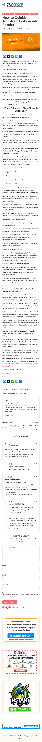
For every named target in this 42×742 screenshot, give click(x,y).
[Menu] (39, 4)
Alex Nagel (8, 477)
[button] (9, 415)
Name (4, 565)
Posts (17, 14)
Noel (7, 400)
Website (5, 585)
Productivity (24, 14)
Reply (35, 444)
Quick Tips (34, 14)
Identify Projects (21, 253)
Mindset (6, 389)
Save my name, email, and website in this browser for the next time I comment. (20, 596)
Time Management (25, 389)
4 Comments (29, 28)
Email (4, 575)
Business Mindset (8, 14)
